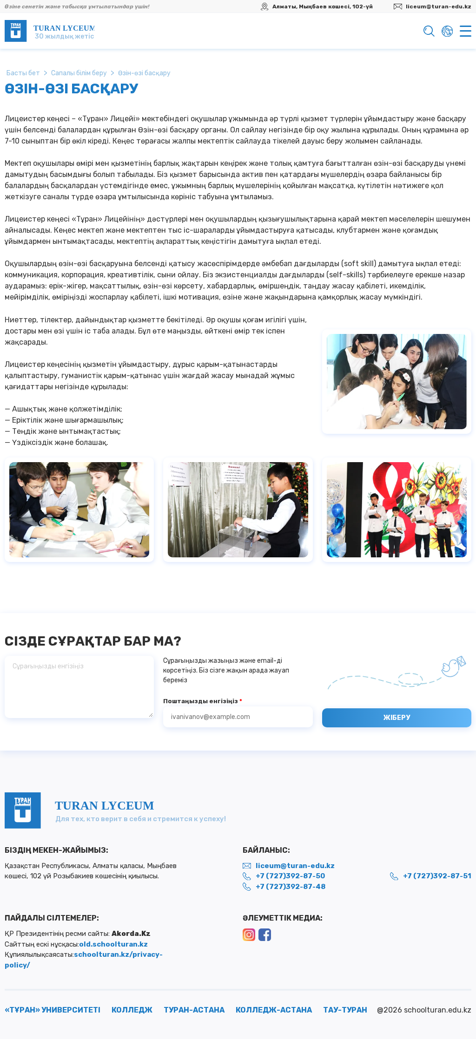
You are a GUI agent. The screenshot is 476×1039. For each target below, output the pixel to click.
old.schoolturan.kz (113, 944)
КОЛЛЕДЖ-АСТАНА (274, 1010)
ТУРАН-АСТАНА (194, 1010)
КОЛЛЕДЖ (132, 1010)
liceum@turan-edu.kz (438, 6)
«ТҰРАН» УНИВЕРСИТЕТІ (52, 1010)
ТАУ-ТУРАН (345, 1010)
